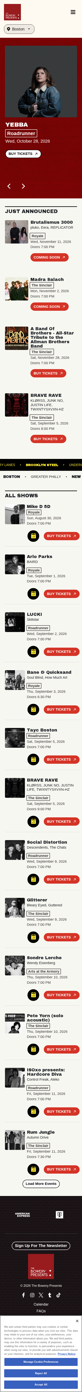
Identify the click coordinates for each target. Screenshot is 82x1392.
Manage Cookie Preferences (40, 1361)
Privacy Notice (66, 1353)
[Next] (23, 186)
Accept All (41, 1384)
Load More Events (41, 1184)
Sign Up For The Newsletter (41, 1245)
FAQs (41, 1311)
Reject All (41, 1373)
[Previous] (9, 186)
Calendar (41, 1304)
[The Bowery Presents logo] (12, 12)
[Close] (77, 1321)
